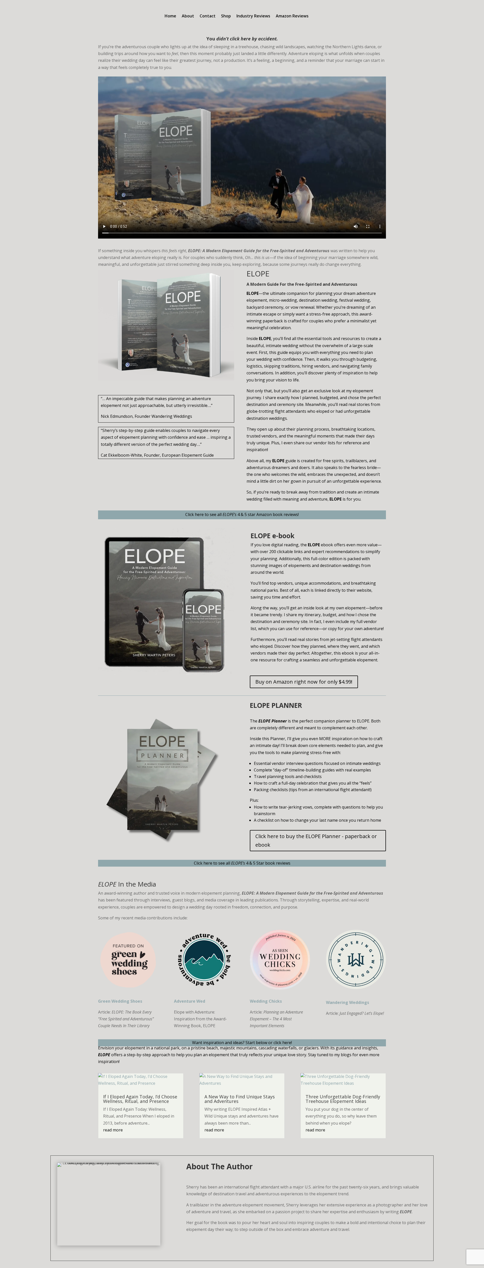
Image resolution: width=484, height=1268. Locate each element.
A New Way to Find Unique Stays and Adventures (239, 1099)
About (188, 16)
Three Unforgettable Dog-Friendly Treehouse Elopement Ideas (343, 1099)
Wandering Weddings (347, 1002)
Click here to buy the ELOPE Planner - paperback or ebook (316, 840)
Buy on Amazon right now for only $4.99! (303, 681)
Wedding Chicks (267, 1001)
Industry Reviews (253, 16)
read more (113, 1130)
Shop (226, 16)
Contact (208, 16)
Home (170, 16)
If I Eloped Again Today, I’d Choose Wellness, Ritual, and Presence (140, 1099)
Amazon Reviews (292, 16)
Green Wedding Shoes (120, 1001)
